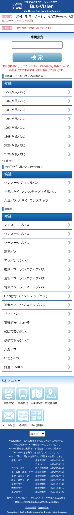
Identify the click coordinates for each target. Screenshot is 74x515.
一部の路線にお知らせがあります (33, 27)
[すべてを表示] (24, 20)
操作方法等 (30, 507)
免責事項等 (43, 507)
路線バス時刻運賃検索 (26, 501)
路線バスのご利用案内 (48, 501)
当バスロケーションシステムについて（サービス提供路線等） (37, 497)
